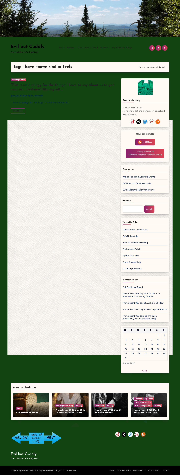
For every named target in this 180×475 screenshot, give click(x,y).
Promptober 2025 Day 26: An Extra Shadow (143, 303)
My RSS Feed (147, 142)
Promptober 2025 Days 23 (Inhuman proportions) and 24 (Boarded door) (140, 317)
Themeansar (70, 470)
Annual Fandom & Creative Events (139, 177)
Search (127, 200)
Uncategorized (18, 80)
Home (111, 470)
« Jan (144, 371)
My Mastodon (154, 470)
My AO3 (165, 470)
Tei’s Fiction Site (130, 236)
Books (62, 48)
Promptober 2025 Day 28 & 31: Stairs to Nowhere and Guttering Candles (141, 295)
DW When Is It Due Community (137, 183)
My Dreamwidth (123, 470)
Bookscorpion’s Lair (132, 249)
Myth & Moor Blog (131, 256)
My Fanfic (100, 406)
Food (95, 48)
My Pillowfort (139, 470)
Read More (17, 111)
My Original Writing (64, 406)
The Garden (84, 48)
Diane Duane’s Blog (132, 262)
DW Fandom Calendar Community (138, 190)
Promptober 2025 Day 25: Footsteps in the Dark (145, 309)
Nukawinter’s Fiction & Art (135, 230)
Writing (71, 48)
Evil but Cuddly (27, 47)
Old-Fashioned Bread (133, 287)
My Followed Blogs (122, 48)
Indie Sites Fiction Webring (135, 243)
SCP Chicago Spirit (143, 406)
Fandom (104, 48)
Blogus (58, 470)
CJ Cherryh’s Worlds (132, 269)
